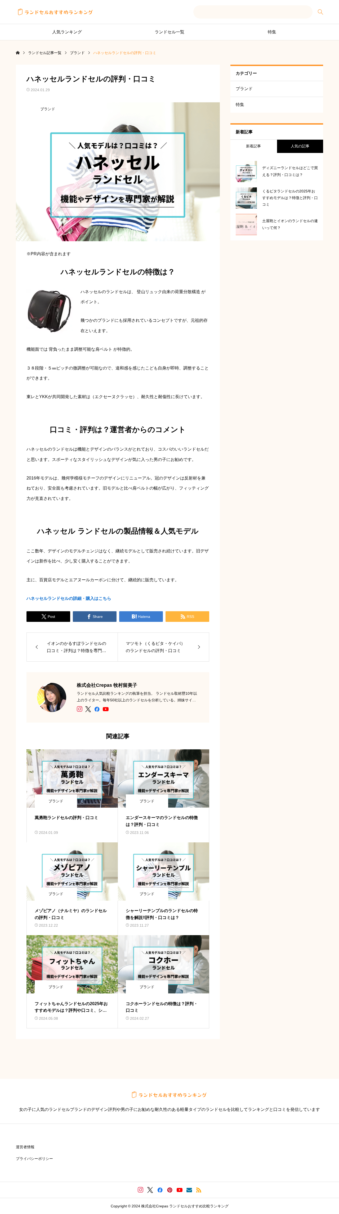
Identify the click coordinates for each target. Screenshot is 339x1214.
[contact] (189, 1190)
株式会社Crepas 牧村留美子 (107, 685)
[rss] (198, 1190)
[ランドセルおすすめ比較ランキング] (55, 12)
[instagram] (79, 709)
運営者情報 (25, 1147)
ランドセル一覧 (169, 32)
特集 (272, 32)
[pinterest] (170, 1190)
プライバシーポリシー (34, 1158)
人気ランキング (67, 32)
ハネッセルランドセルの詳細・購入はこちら (68, 598)
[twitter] (88, 709)
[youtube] (106, 709)
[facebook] (97, 709)
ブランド (47, 109)
